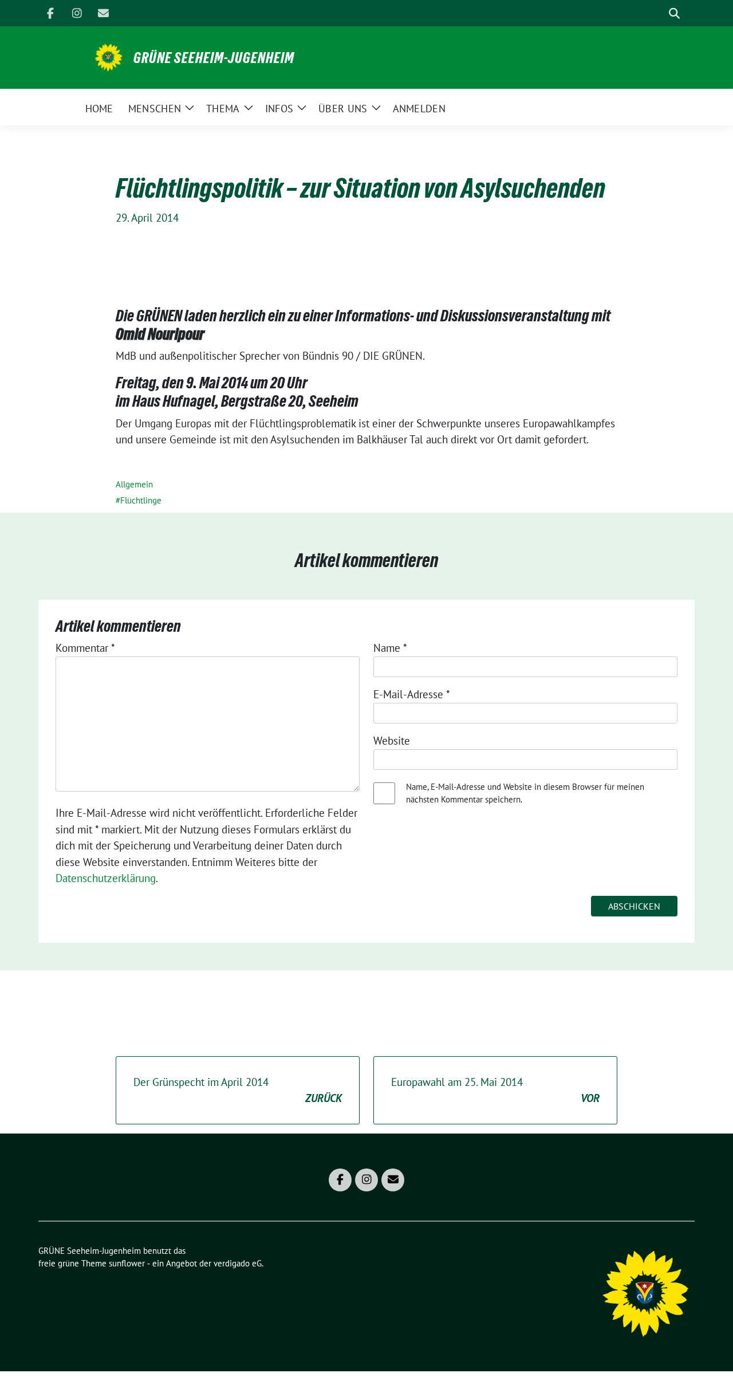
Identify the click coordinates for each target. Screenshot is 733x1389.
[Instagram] (76, 13)
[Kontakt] (103, 13)
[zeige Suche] (674, 13)
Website (391, 740)
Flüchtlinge (140, 500)
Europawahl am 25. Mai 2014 (495, 1090)
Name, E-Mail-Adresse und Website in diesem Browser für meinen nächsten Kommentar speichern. (525, 793)
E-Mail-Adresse (411, 694)
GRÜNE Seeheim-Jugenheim (213, 57)
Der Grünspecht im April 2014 (237, 1090)
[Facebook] (50, 13)
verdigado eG (238, 1263)
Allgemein (134, 484)
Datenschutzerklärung (106, 878)
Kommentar (85, 648)
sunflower (127, 1263)
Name (390, 648)
